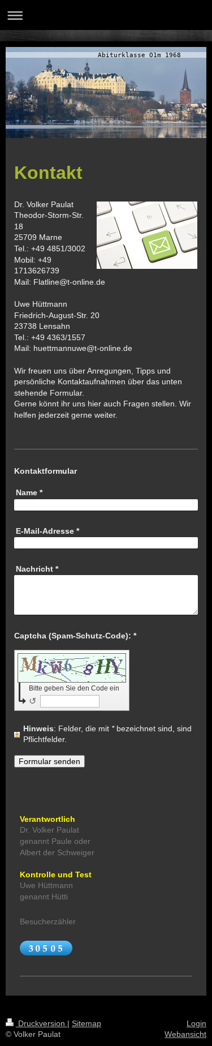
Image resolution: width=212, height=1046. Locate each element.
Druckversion (41, 1023)
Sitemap (86, 1023)
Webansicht (185, 1034)
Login (196, 1023)
